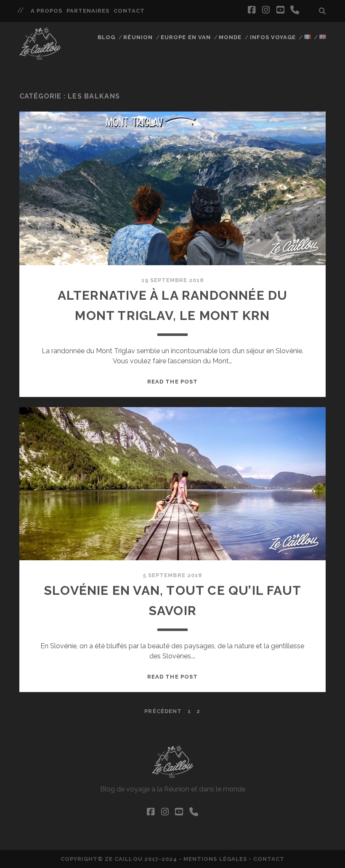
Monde (230, 37)
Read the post (172, 381)
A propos (46, 11)
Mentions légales (215, 859)
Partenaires (87, 11)
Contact (129, 11)
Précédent (162, 711)
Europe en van (186, 37)
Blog (106, 37)
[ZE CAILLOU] (40, 56)
